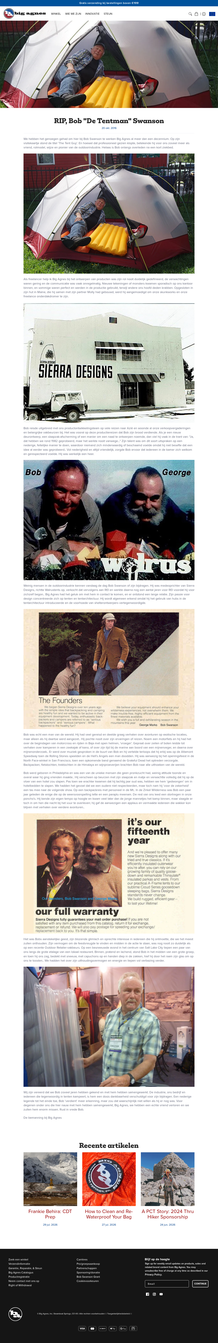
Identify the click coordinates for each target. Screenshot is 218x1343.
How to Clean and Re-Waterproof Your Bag (109, 1214)
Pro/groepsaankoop (88, 1264)
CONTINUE (200, 1284)
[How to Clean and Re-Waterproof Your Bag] (109, 1179)
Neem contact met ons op (24, 1281)
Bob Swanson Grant (88, 1277)
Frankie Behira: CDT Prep (50, 1214)
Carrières (82, 1259)
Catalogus (21, 1272)
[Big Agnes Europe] (24, 13)
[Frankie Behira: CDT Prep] (50, 1179)
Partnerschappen (87, 1268)
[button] (196, 14)
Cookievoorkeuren (88, 1281)
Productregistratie (19, 1277)
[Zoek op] (190, 14)
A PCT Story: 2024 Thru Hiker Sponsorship (168, 1214)
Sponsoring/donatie (88, 1272)
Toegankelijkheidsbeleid (118, 1313)
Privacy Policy (153, 1274)
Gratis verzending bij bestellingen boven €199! (109, 3)
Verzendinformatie (19, 1264)
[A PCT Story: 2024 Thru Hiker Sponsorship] (167, 1179)
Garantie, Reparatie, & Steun (25, 1268)
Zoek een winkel (18, 1259)
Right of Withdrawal (20, 1285)
